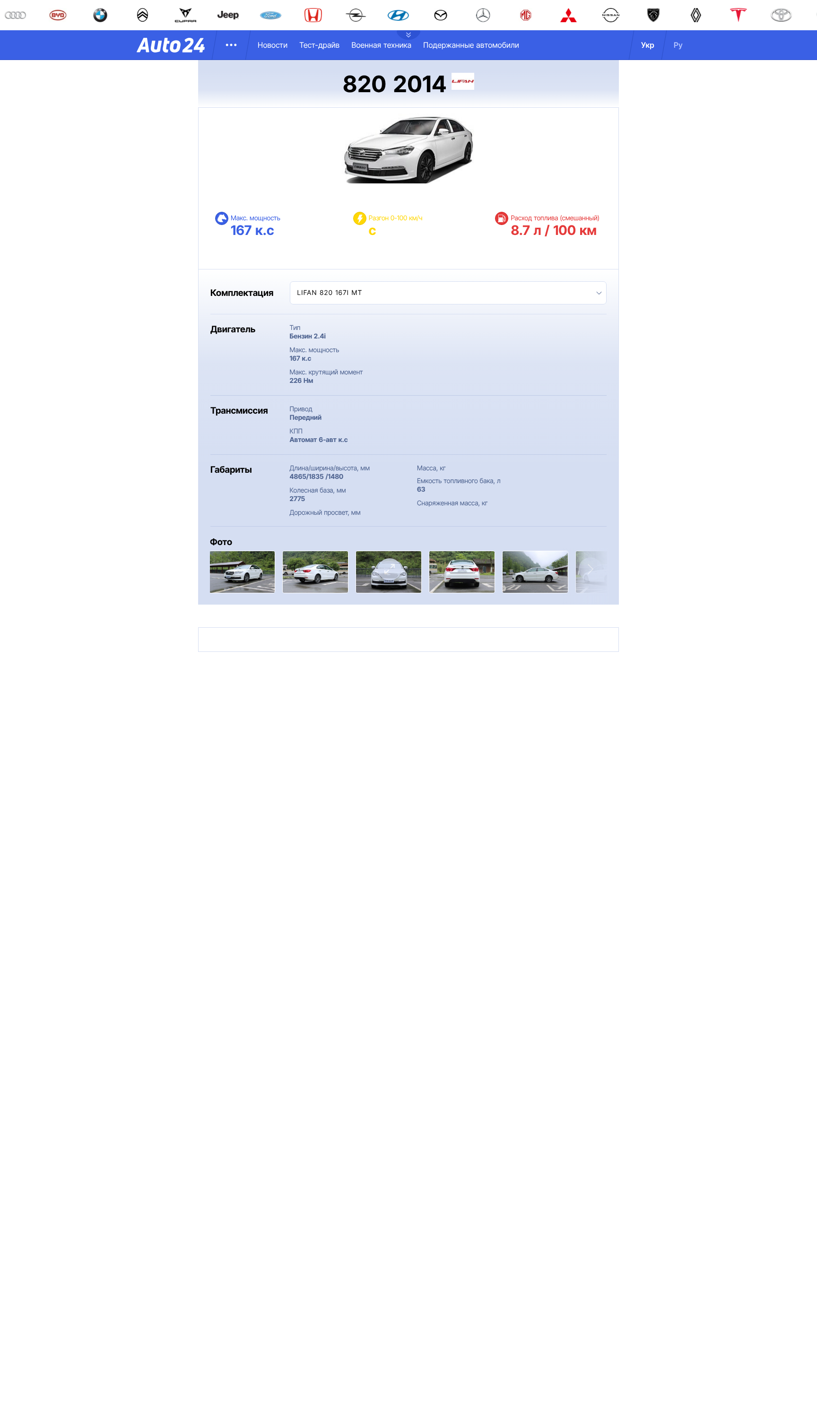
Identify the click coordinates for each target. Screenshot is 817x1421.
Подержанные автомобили (471, 45)
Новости (272, 45)
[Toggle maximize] (389, 569)
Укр (647, 45)
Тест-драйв (319, 45)
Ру (678, 45)
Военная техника (381, 45)
